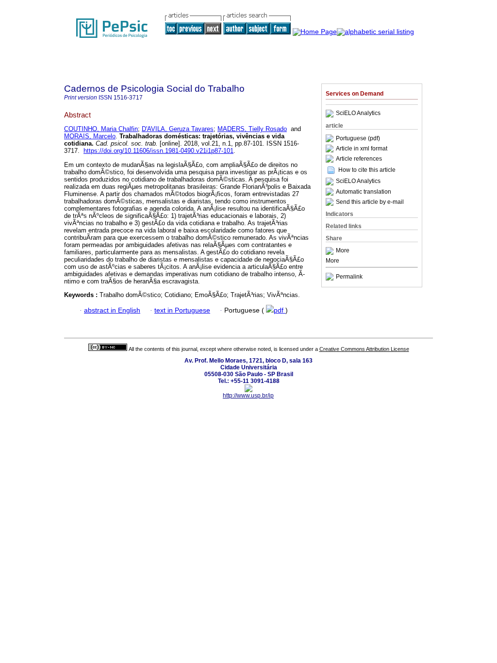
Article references (359, 158)
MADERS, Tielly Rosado (252, 129)
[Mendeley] (331, 251)
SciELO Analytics (358, 113)
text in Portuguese (182, 310)
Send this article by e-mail (370, 202)
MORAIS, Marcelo (90, 136)
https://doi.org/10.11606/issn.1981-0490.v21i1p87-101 (158, 150)
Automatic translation (363, 191)
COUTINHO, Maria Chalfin (101, 129)
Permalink (349, 276)
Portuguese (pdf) (358, 138)
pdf (279, 310)
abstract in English (112, 310)
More (342, 251)
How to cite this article (367, 169)
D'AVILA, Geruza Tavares (178, 129)
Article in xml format (361, 148)
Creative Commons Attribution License (364, 349)
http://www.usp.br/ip (248, 395)
